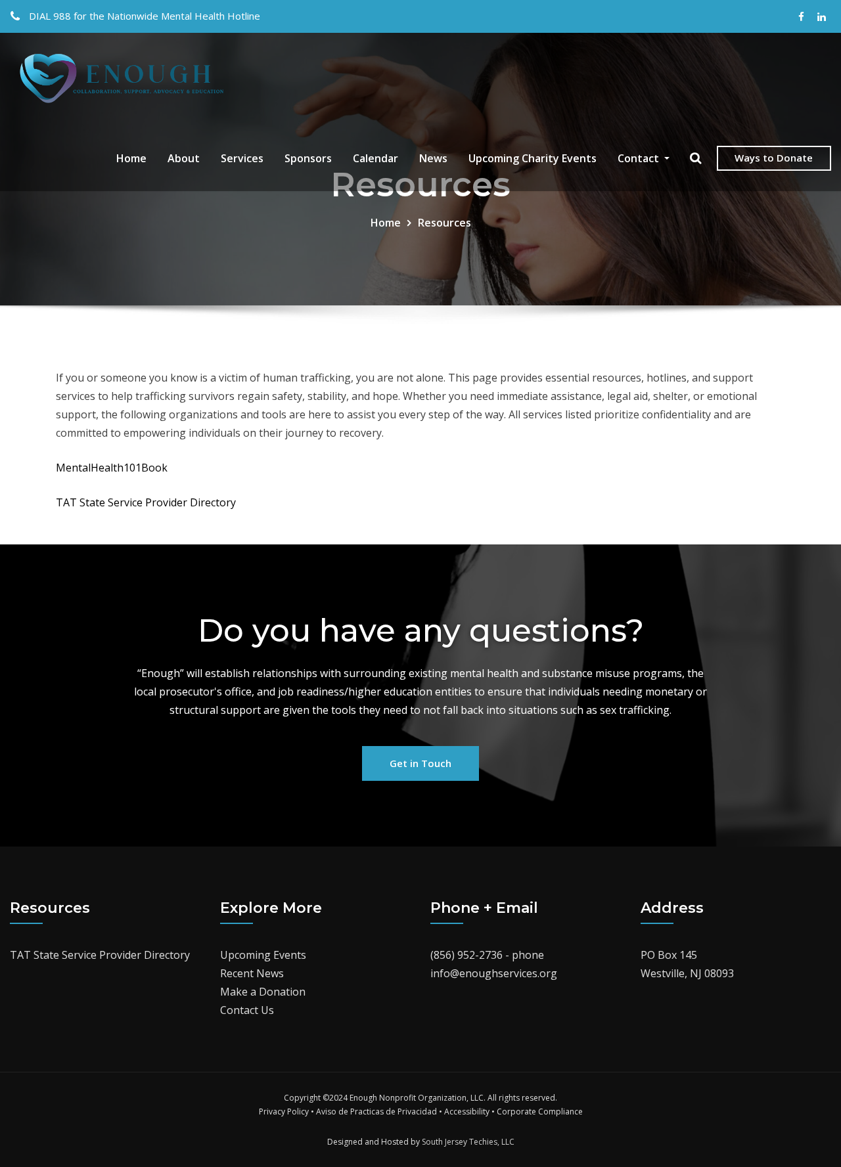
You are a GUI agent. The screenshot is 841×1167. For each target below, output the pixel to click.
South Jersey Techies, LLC (468, 1141)
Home (131, 158)
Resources (444, 222)
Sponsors (308, 158)
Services (242, 158)
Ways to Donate (774, 157)
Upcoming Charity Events (532, 158)
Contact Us (247, 1010)
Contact (640, 158)
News (433, 158)
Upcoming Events (263, 955)
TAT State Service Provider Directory (146, 502)
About (184, 158)
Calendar (375, 158)
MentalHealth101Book (112, 467)
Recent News (252, 973)
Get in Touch (420, 763)
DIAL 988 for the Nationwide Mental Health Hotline (144, 15)
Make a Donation (263, 991)
